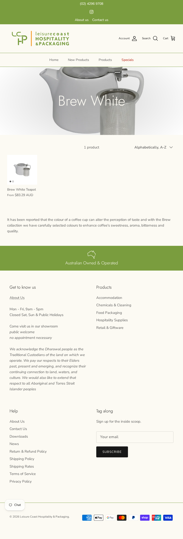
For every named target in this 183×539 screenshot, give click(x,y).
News (14, 443)
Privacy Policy (21, 481)
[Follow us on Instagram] (91, 12)
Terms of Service (23, 473)
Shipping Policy (22, 458)
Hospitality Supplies (112, 320)
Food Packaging (109, 312)
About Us (17, 297)
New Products (78, 60)
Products (105, 60)
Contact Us (18, 428)
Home (53, 60)
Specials (128, 60)
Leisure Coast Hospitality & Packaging (44, 517)
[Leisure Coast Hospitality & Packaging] (40, 38)
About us (82, 20)
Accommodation (109, 297)
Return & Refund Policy (28, 451)
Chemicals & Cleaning (113, 305)
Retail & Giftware (109, 327)
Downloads (19, 436)
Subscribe (112, 452)
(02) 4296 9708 (91, 3)
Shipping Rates (22, 466)
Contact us (100, 20)
